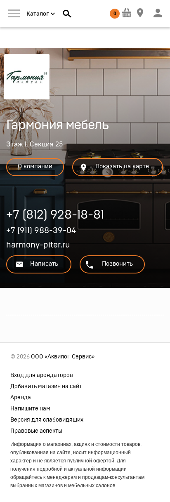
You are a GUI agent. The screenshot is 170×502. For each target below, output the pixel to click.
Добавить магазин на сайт (46, 386)
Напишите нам (30, 409)
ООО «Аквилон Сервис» (62, 357)
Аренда (20, 398)
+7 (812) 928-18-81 (55, 216)
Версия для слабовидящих (46, 420)
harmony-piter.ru (38, 245)
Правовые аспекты (36, 431)
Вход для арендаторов (41, 375)
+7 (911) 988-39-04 (41, 230)
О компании (35, 166)
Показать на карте (122, 166)
